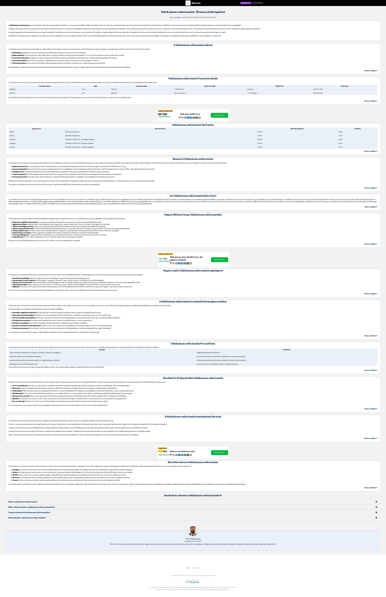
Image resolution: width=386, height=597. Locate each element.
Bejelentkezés (258, 3)
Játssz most (219, 115)
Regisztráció (247, 3)
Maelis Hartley (195, 539)
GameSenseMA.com (217, 589)
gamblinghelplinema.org (198, 587)
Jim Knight (177, 17)
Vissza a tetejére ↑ (370, 71)
